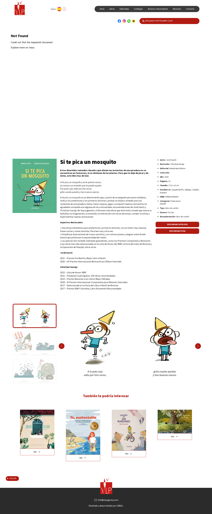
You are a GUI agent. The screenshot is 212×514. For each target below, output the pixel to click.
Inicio (102, 9)
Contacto (190, 9)
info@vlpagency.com (106, 500)
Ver (37, 458)
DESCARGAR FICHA (177, 231)
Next (198, 346)
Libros (112, 9)
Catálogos (138, 9)
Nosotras (177, 9)
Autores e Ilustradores (158, 9)
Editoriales (124, 9)
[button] (21, 435)
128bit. (120, 505)
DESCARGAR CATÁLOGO (177, 224)
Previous (61, 346)
